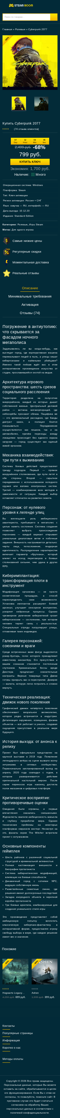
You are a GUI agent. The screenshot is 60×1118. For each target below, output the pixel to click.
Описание (30, 288)
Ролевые (20, 29)
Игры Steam (36, 224)
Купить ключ (30, 161)
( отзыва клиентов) (26, 129)
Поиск (53, 17)
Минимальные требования (30, 296)
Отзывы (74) (30, 313)
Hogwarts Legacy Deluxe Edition (12, 993)
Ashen (35, 993)
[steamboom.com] (21, 5)
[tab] (30, 288)
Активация (30, 304)
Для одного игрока (23, 229)
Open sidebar (53, 29)
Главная (7, 29)
